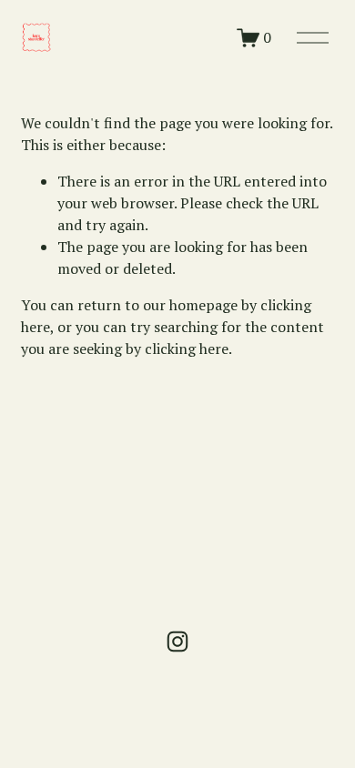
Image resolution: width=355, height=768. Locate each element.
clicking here (186, 349)
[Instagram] (177, 641)
